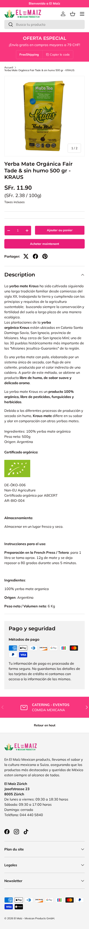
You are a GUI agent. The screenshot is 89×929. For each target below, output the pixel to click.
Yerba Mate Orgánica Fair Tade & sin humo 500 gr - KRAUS (39, 70)
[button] (72, 14)
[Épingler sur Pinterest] (45, 256)
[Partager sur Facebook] (35, 256)
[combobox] (44, 24)
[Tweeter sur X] (26, 256)
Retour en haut (44, 725)
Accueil (8, 67)
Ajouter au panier (60, 230)
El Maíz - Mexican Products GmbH (34, 918)
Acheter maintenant (44, 244)
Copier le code (60, 54)
